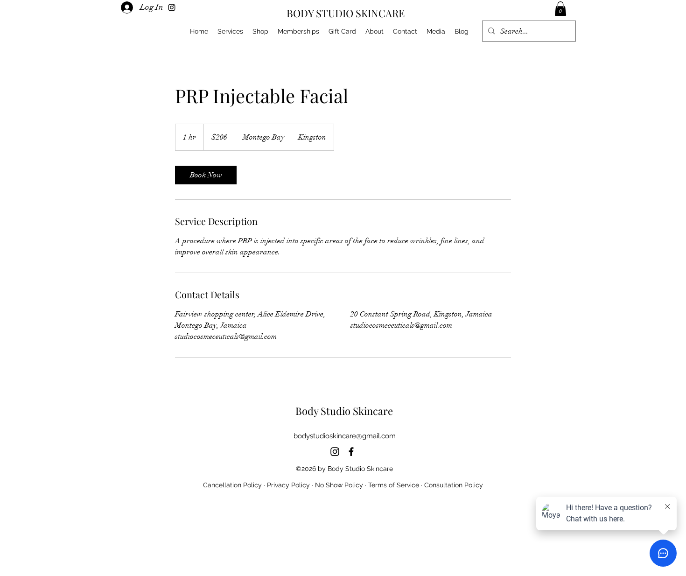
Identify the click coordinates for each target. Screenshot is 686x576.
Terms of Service (393, 485)
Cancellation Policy (232, 485)
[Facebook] (351, 451)
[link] (206, 175)
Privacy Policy (288, 485)
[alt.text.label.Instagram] (171, 7)
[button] (560, 8)
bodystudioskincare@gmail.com (345, 436)
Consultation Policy (453, 485)
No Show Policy (339, 485)
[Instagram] (335, 451)
